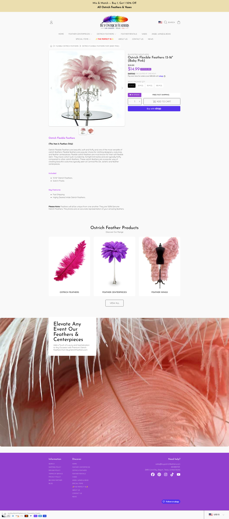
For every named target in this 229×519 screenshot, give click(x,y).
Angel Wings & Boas (80, 480)
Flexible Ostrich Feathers (67, 46)
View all (114, 303)
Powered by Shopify (33, 513)
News (74, 497)
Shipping (131, 73)
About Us (76, 490)
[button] (170, 22)
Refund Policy (54, 470)
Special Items (82, 39)
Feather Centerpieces (79, 34)
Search (52, 464)
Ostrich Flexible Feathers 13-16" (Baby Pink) (100, 46)
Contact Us (77, 493)
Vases (74, 477)
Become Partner (55, 480)
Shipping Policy (55, 467)
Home (74, 464)
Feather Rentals (79, 474)
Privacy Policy (55, 477)
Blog (51, 483)
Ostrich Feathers (105, 34)
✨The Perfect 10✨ (80, 487)
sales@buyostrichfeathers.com (168, 464)
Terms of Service (56, 474)
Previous (51, 88)
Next (122, 88)
